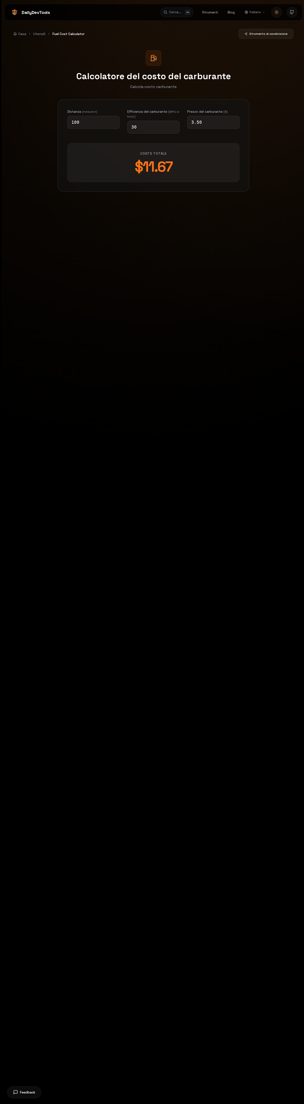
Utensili (39, 34)
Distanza (82, 111)
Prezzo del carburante (207, 111)
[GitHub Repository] (292, 12)
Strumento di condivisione (268, 34)
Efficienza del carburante (153, 113)
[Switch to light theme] (276, 12)
